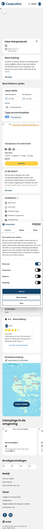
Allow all (21, 291)
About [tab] (35, 230)
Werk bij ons (7, 482)
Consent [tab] (8, 230)
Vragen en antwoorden (11, 497)
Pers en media (8, 478)
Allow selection (21, 297)
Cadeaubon (7, 500)
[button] (21, 145)
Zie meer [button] (8, 77)
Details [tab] (21, 230)
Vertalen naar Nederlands (18, 345)
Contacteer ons (8, 507)
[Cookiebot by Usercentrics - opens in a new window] (32, 224)
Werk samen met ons (10, 485)
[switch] (38, 270)
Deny (21, 303)
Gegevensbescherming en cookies (16, 504)
